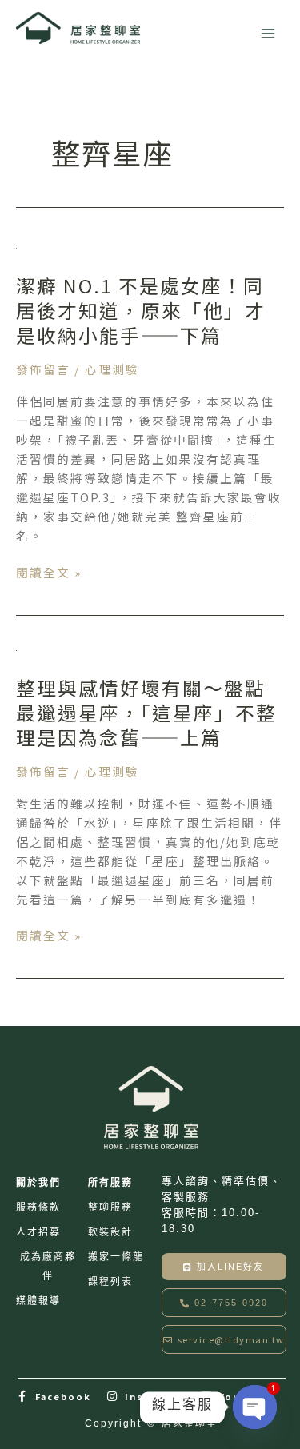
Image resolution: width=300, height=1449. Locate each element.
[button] (224, 1302)
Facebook (63, 1396)
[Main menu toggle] (268, 34)
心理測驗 (112, 369)
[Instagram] (112, 1396)
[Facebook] (23, 1396)
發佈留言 (43, 369)
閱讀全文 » (49, 572)
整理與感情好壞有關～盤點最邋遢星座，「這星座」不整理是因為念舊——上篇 (146, 712)
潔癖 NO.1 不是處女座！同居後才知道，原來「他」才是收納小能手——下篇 (141, 310)
